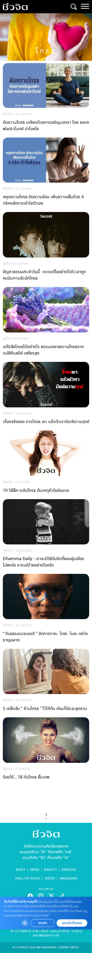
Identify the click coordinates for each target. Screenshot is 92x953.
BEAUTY (50, 869)
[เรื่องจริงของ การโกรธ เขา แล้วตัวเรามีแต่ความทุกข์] (46, 394)
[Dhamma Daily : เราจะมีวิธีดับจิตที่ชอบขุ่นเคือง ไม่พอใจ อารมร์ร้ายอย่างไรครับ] (46, 534)
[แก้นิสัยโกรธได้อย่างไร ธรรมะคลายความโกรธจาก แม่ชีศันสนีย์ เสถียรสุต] (46, 322)
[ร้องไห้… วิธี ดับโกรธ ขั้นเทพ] (46, 750)
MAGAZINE (68, 878)
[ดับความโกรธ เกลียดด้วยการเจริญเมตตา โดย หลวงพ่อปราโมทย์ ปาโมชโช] (46, 98)
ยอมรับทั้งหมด (72, 923)
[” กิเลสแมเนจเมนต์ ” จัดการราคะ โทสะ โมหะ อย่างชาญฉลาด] (46, 609)
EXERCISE (68, 869)
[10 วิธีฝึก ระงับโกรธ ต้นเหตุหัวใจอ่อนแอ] (46, 463)
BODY (20, 869)
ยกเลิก (42, 923)
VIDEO (50, 878)
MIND (34, 869)
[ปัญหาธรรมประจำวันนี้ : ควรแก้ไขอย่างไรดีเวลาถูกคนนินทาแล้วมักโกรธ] (46, 247)
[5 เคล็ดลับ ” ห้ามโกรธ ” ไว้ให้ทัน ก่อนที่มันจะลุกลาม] (46, 681)
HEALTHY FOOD (27, 878)
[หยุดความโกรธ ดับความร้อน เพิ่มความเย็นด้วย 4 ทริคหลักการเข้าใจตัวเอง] (46, 173)
